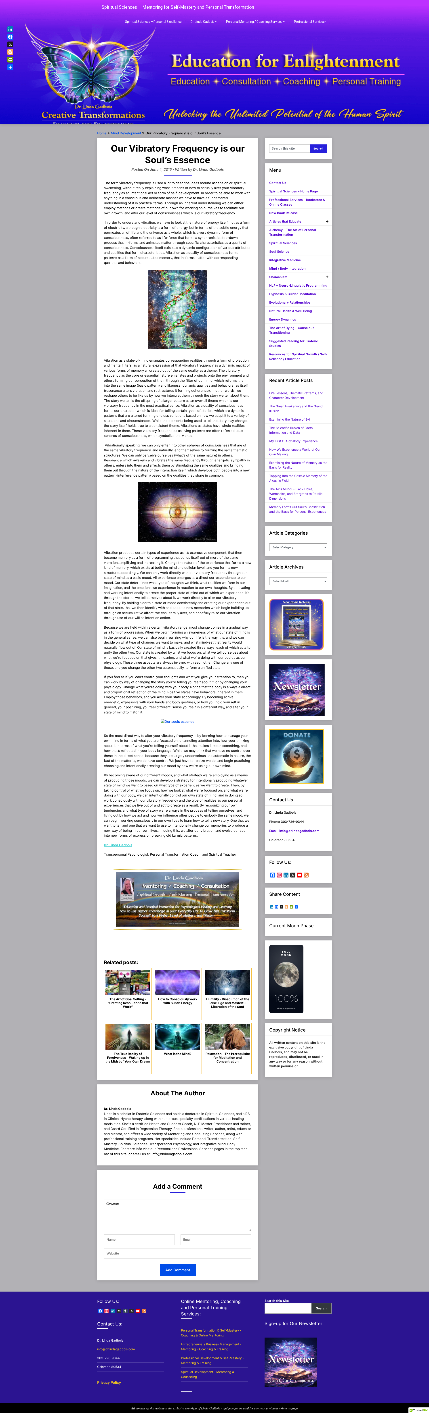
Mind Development (126, 133)
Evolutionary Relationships (290, 302)
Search (321, 1308)
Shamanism (278, 277)
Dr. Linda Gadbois (202, 21)
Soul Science (279, 251)
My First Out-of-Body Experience (293, 441)
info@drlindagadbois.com (116, 1349)
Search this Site (277, 1301)
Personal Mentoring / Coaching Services (254, 21)
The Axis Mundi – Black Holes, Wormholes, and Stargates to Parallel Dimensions (296, 493)
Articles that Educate (285, 221)
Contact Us (277, 183)
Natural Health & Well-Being (290, 311)
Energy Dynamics (282, 319)
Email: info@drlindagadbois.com (294, 831)
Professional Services (309, 21)
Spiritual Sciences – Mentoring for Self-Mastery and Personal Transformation (178, 7)
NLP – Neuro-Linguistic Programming (298, 285)
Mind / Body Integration (287, 268)
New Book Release (283, 213)
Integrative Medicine (285, 260)
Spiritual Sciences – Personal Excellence (153, 21)
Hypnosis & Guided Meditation (292, 294)
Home (102, 133)
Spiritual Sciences (283, 243)
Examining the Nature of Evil (289, 419)
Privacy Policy (109, 1382)
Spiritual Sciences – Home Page (293, 191)
